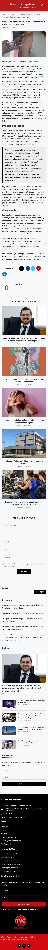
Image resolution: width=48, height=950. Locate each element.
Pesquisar (6, 588)
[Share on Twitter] (33, 268)
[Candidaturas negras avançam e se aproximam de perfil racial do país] (9, 744)
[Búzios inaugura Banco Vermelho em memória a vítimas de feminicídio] (24, 361)
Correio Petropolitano (11, 800)
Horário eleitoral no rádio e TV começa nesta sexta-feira (23, 613)
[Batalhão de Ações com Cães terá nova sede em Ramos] (24, 443)
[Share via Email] (4, 274)
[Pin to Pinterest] (38, 268)
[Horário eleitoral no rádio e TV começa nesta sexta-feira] (9, 703)
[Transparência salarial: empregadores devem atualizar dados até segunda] (24, 484)
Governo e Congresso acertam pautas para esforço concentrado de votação (31, 728)
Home (4, 15)
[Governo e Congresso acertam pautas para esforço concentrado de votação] (9, 730)
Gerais (13, 15)
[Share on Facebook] (28, 268)
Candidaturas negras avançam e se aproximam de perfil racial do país (30, 742)
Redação (17, 284)
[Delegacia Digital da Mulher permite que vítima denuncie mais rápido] (24, 402)
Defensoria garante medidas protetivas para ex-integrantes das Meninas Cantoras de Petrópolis (31, 716)
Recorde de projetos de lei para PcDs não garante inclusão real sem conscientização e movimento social (23, 688)
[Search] (42, 5)
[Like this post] (22, 268)
